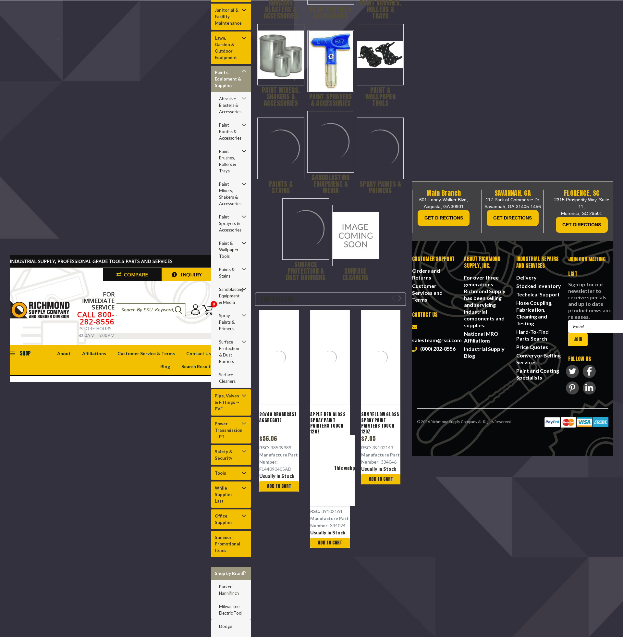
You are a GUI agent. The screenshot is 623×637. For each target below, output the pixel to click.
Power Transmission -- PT (228, 430)
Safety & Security (223, 455)
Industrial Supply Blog (484, 352)
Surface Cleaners (227, 378)
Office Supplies (224, 519)
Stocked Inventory (538, 286)
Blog (165, 366)
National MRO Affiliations (481, 337)
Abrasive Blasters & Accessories (230, 105)
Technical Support (538, 294)
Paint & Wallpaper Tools (228, 250)
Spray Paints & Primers (227, 322)
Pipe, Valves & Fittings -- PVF (227, 402)
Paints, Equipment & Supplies (228, 79)
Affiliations (94, 353)
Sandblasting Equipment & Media (231, 296)
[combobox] (151, 309)
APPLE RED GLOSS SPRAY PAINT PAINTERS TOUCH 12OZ (328, 423)
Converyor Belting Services (538, 358)
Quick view (279, 358)
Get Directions (443, 217)
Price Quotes (532, 347)
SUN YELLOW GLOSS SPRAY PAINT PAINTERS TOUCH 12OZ (380, 423)
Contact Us (198, 353)
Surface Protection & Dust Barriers (229, 351)
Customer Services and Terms (427, 293)
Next (400, 298)
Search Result (196, 366)
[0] (206, 310)
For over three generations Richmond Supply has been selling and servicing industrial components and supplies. (485, 301)
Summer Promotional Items (227, 544)
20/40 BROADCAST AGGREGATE (278, 417)
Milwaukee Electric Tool (230, 610)
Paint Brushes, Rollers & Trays (227, 161)
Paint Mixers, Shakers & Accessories (230, 193)
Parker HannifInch (229, 590)
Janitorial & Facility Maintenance (228, 16)
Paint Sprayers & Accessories (230, 223)
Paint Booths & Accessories (230, 131)
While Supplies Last (224, 494)
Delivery (526, 277)
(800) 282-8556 (437, 348)
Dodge (225, 626)
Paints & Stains (227, 273)
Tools (220, 473)
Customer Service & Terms (146, 353)
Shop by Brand (229, 573)
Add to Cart (279, 486)
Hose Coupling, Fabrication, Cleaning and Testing (534, 313)
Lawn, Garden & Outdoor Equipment (226, 47)
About (64, 353)
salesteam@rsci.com (437, 336)
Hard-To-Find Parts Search (532, 335)
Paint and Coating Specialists (537, 374)
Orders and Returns (426, 274)
